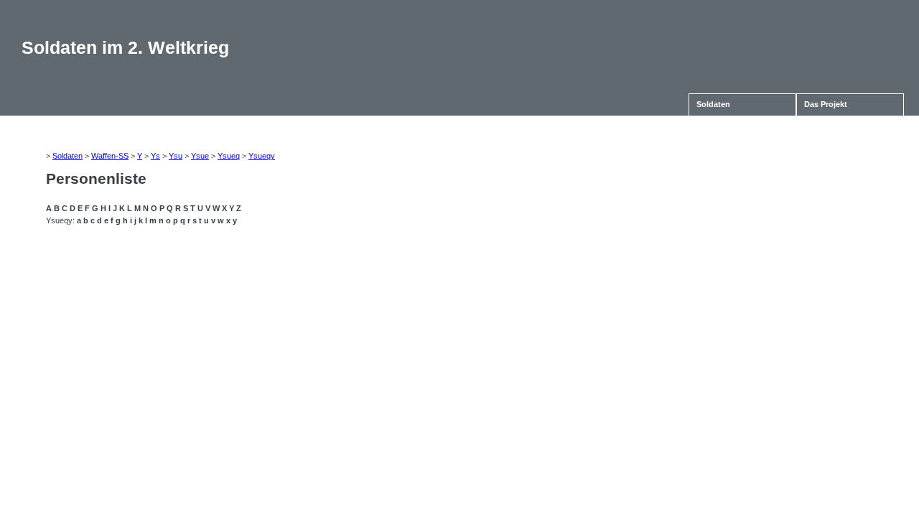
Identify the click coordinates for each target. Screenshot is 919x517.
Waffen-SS (110, 156)
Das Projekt (825, 104)
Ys (155, 156)
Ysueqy (261, 156)
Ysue (200, 156)
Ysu (175, 156)
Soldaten (713, 104)
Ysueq (229, 156)
